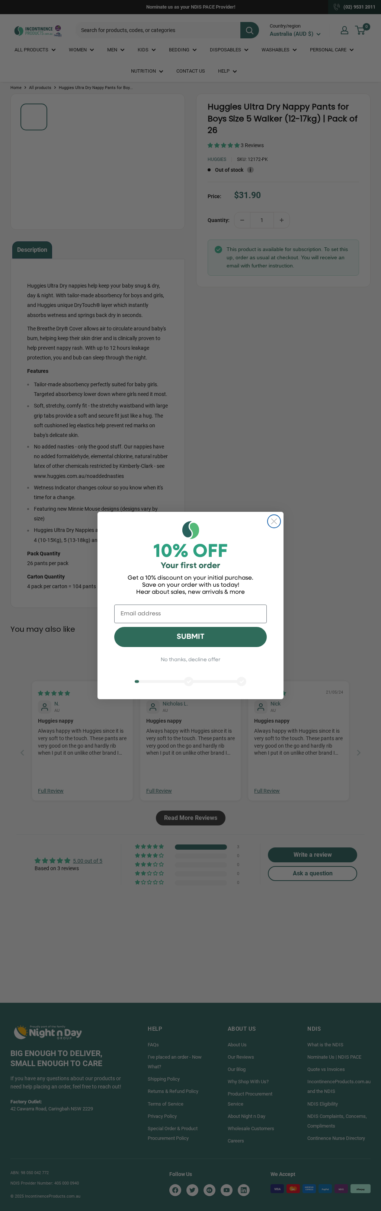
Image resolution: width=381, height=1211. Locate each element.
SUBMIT (190, 637)
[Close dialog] (274, 521)
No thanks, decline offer (190, 660)
